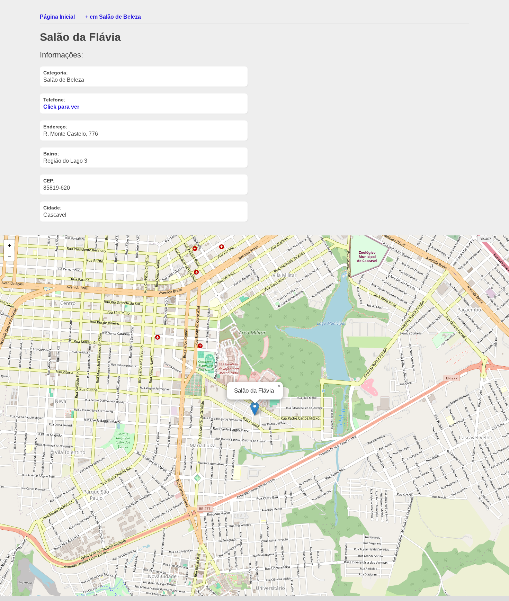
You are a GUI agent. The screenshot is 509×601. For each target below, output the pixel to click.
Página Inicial (57, 17)
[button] (254, 409)
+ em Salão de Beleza (113, 17)
